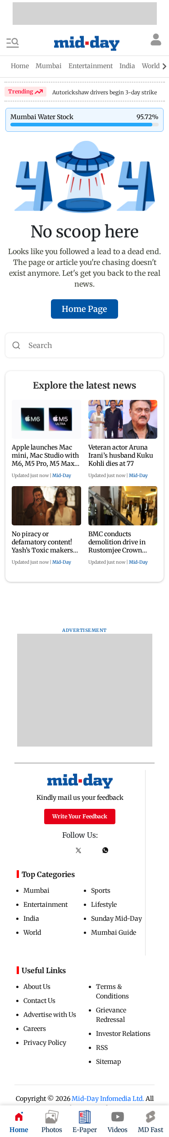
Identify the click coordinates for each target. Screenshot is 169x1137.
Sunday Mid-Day (116, 918)
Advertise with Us (49, 1015)
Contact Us (39, 1001)
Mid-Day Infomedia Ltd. (108, 1099)
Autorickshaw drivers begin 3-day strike (104, 92)
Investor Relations (123, 1034)
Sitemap (108, 1062)
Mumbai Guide (113, 932)
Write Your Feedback (79, 816)
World (32, 932)
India (31, 918)
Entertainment (45, 904)
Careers (34, 1029)
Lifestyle (104, 904)
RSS (102, 1048)
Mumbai (36, 890)
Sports (100, 890)
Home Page (84, 309)
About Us (36, 987)
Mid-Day (61, 475)
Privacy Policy (44, 1043)
